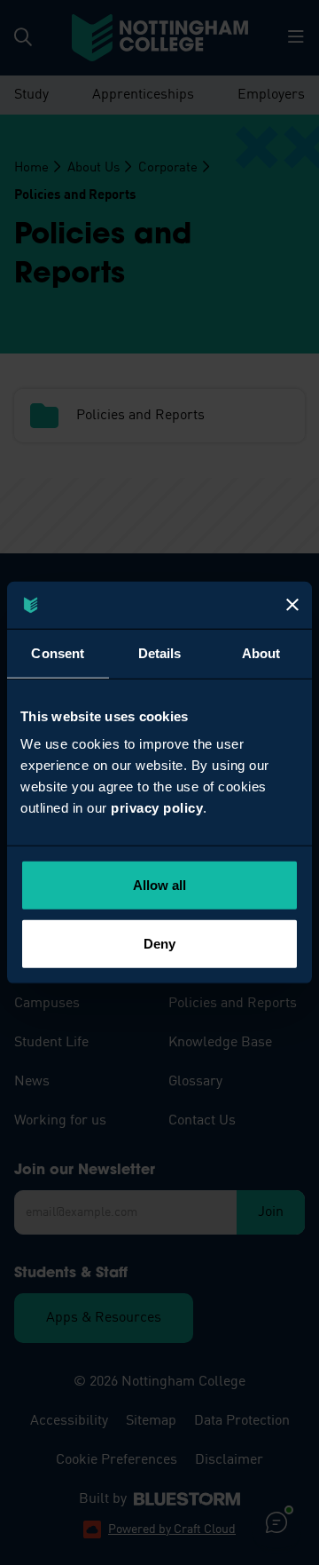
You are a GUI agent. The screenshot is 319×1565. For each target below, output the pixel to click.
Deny (159, 942)
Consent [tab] (57, 652)
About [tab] (261, 652)
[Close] (292, 605)
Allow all (160, 885)
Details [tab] (160, 652)
